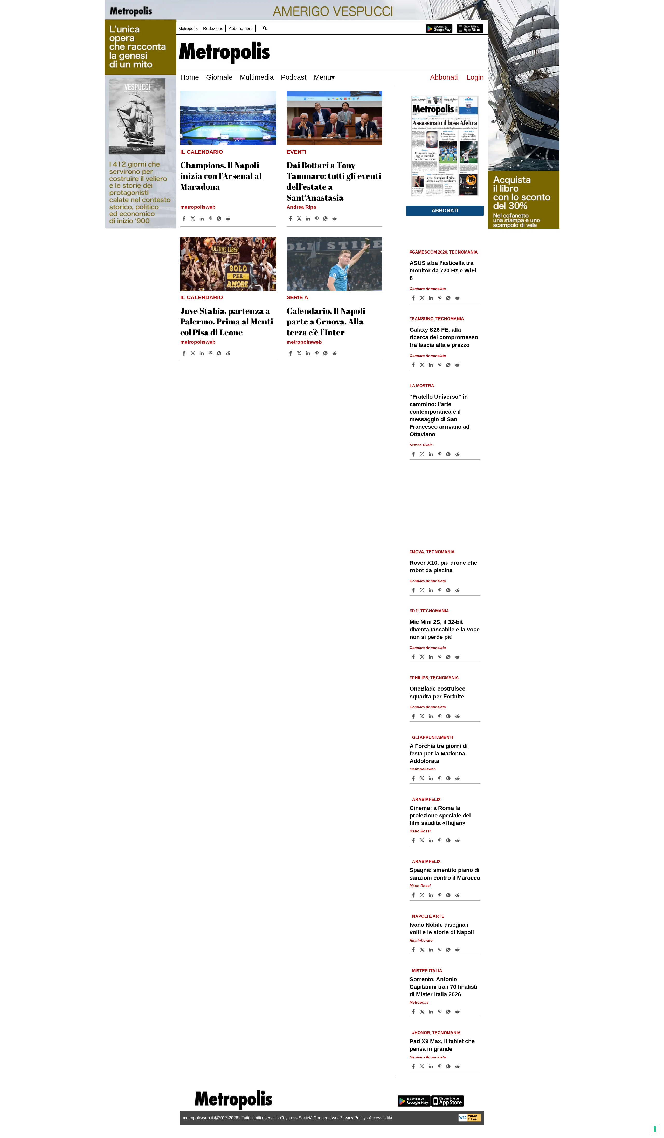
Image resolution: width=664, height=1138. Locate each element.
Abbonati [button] (445, 210)
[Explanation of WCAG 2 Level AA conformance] (469, 1120)
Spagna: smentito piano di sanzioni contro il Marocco (445, 874)
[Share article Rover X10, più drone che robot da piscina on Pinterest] (440, 590)
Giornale (219, 77)
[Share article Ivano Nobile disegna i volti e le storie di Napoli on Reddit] (458, 949)
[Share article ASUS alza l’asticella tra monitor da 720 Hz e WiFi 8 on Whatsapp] (449, 298)
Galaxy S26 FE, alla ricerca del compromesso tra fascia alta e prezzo (444, 337)
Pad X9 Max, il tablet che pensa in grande (442, 1045)
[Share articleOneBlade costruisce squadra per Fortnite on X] (423, 716)
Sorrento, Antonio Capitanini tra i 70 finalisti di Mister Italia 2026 (443, 987)
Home (189, 77)
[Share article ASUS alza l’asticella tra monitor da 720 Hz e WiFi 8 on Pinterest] (440, 298)
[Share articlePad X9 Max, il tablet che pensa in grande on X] (423, 1066)
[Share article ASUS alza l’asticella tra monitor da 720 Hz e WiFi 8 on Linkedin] (431, 298)
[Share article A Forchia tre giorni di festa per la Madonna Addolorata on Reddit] (458, 778)
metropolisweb (198, 207)
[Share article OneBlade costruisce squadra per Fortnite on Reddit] (458, 716)
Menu (322, 77)
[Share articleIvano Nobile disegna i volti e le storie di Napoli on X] (423, 949)
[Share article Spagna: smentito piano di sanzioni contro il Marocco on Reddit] (458, 895)
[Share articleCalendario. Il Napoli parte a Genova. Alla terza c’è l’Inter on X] (300, 353)
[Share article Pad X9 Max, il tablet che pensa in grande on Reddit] (458, 1066)
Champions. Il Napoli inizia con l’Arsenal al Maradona (221, 175)
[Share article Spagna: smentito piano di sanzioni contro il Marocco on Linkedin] (431, 895)
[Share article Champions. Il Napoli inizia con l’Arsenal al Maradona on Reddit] (229, 218)
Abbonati (444, 77)
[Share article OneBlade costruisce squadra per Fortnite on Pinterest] (440, 716)
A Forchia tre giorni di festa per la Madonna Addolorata (439, 753)
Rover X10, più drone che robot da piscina (443, 567)
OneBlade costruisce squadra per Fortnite (437, 692)
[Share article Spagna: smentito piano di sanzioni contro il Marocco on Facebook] (414, 895)
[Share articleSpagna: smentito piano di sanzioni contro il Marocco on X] (423, 895)
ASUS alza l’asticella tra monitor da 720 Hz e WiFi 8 (443, 270)
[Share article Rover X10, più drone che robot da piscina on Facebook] (414, 590)
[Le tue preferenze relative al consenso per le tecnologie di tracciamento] (655, 1129)
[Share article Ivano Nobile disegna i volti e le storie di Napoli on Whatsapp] (449, 949)
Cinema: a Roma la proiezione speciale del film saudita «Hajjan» (440, 815)
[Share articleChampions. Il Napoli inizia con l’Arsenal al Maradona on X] (193, 218)
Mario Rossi (420, 831)
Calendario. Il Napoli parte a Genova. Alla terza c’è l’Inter (326, 321)
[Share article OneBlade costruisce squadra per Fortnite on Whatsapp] (449, 716)
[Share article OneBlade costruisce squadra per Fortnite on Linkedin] (431, 716)
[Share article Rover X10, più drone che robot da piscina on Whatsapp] (449, 590)
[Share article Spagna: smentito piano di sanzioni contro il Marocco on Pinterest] (440, 895)
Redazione (213, 28)
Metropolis (188, 28)
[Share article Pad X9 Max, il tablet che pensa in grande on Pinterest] (440, 1066)
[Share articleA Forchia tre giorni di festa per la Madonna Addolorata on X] (423, 778)
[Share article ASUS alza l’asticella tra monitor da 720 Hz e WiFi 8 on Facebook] (414, 298)
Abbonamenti (241, 28)
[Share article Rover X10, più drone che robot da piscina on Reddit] (458, 590)
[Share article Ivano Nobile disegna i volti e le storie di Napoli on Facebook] (414, 949)
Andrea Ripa (301, 207)
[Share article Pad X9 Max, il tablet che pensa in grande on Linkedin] (431, 1066)
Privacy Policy (353, 1118)
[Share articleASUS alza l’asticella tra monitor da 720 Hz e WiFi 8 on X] (423, 298)
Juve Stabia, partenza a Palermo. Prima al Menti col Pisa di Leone (226, 321)
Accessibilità (380, 1118)
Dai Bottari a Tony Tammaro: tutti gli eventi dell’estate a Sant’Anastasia (334, 181)
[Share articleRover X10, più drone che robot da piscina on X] (423, 590)
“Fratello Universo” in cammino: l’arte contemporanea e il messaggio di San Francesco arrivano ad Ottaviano (439, 415)
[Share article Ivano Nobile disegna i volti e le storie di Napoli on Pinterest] (440, 949)
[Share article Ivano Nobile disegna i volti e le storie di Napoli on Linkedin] (431, 949)
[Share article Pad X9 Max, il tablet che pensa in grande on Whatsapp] (449, 1066)
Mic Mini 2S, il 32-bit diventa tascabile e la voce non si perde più (445, 629)
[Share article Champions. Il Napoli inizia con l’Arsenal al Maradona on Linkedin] (202, 218)
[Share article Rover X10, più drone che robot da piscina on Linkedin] (431, 590)
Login (475, 77)
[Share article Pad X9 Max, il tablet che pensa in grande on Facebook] (414, 1066)
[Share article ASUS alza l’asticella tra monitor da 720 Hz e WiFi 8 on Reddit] (458, 298)
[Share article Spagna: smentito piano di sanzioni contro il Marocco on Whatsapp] (449, 895)
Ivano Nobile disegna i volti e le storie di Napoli (442, 929)
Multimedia (257, 77)
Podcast (294, 77)
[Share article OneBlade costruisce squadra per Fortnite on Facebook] (414, 716)
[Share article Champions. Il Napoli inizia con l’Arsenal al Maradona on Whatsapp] (220, 218)
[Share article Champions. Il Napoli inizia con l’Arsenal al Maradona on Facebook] (185, 218)
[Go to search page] (265, 28)
